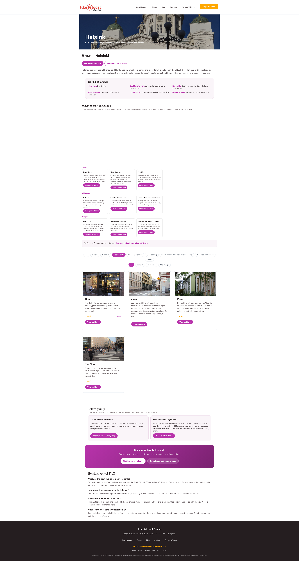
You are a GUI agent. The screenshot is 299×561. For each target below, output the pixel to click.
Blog (163, 7)
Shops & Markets (135, 255)
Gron (88, 299)
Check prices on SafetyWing (104, 436)
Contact (173, 7)
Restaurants (119, 255)
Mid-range (164, 265)
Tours (149, 260)
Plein (180, 299)
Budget (140, 265)
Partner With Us (188, 7)
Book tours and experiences (163, 461)
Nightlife (105, 255)
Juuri (134, 299)
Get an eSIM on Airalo (164, 436)
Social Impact (141, 7)
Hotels (95, 255)
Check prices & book (92, 185)
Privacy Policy (137, 550)
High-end (151, 265)
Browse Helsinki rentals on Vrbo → (132, 243)
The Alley (90, 364)
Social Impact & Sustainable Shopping (176, 255)
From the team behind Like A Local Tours (149, 546)
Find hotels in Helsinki (92, 63)
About (154, 7)
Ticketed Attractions (205, 255)
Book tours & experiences (117, 63)
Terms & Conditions (151, 550)
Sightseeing (152, 255)
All (86, 255)
